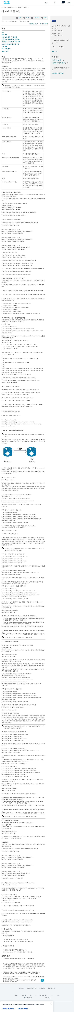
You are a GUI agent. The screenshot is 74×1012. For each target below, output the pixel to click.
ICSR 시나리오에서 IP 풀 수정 (10, 44)
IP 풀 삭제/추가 (6, 48)
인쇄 (45, 17)
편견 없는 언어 (33, 24)
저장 (20, 17)
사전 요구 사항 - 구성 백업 (9, 37)
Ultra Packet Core (57, 73)
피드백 (55, 51)
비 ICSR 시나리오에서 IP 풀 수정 (11, 41)
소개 (3, 32)
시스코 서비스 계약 (58, 63)
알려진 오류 (5, 51)
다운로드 (36, 17)
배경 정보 (4, 34)
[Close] (51, 1003)
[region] (26, 1006)
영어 (27, 17)
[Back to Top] (42, 980)
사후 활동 (4, 46)
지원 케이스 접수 (57, 60)
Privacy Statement (8, 1008)
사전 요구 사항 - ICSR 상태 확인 (11, 39)
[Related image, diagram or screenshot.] (21, 465)
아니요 (61, 47)
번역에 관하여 (44, 24)
